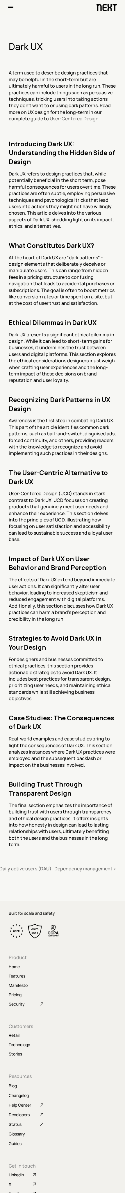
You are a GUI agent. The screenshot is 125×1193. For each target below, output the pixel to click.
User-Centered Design (74, 118)
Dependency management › (85, 868)
